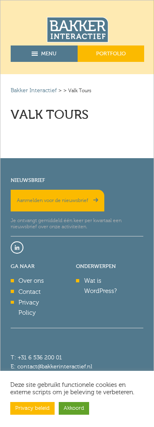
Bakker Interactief (34, 90)
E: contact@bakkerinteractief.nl (51, 366)
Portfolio (111, 53)
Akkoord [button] (74, 408)
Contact (29, 291)
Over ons (31, 280)
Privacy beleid (32, 408)
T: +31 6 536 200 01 (36, 357)
